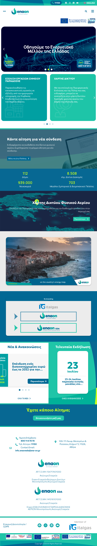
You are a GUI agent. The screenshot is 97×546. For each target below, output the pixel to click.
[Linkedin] (73, 3)
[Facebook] (66, 3)
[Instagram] (70, 3)
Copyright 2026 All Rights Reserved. (48, 544)
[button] (4, 11)
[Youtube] (77, 3)
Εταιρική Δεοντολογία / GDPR (14, 525)
